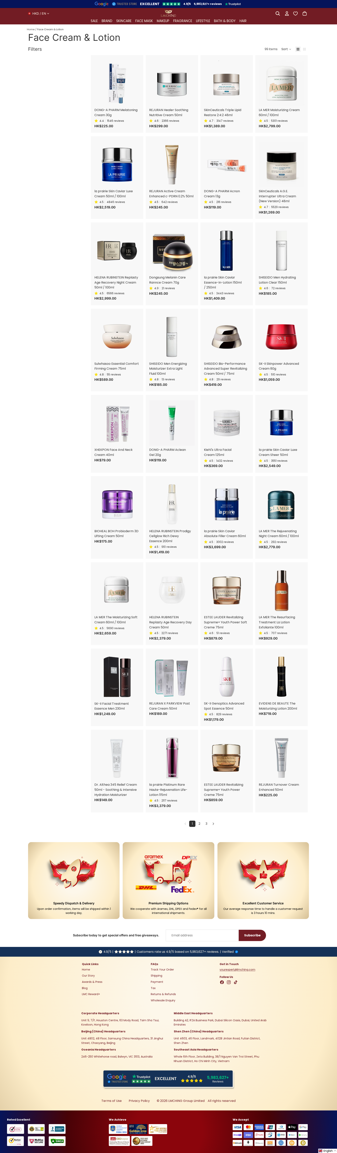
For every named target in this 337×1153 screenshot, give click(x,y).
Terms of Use (111, 1101)
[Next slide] (135, 83)
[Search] (277, 13)
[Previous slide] (98, 83)
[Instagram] (228, 982)
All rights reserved (222, 1101)
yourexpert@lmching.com (237, 970)
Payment (157, 982)
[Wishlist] (295, 13)
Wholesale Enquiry (163, 1000)
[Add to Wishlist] (140, 66)
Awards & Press (92, 982)
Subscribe (252, 935)
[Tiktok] (235, 982)
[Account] (287, 13)
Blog (85, 988)
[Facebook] (222, 982)
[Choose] (305, 58)
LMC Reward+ (91, 994)
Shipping (156, 976)
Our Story (88, 976)
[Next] (213, 823)
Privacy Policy (139, 1101)
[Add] (140, 58)
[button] (286, 49)
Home (31, 29)
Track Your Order (162, 970)
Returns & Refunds (163, 994)
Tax (153, 988)
